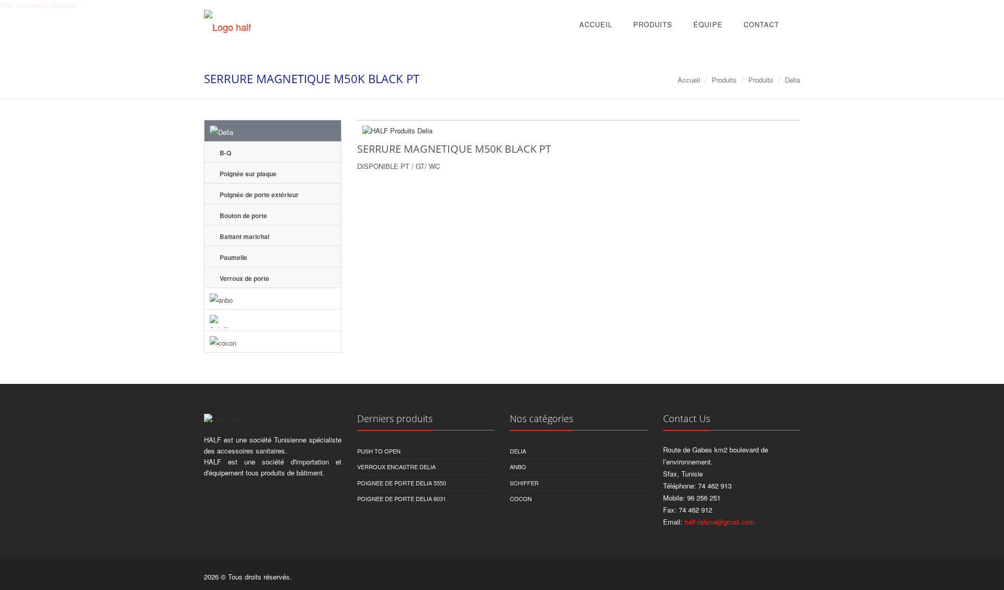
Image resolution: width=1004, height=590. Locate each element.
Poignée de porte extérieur (258, 194)
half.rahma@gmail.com (719, 522)
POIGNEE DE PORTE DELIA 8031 (401, 498)
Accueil (595, 24)
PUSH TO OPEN (379, 451)
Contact (761, 24)
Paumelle (232, 257)
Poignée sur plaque (247, 173)
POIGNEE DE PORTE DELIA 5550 (401, 483)
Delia (792, 80)
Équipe (708, 24)
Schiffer (524, 483)
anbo (518, 466)
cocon (521, 498)
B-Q (224, 152)
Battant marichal (243, 236)
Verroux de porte (243, 278)
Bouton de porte (242, 215)
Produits (652, 24)
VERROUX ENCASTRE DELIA (396, 466)
